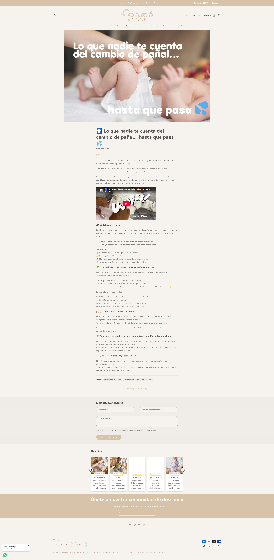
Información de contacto (158, 552)
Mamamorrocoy (64, 552)
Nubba (150, 379)
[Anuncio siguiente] (170, 3)
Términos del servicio (128, 552)
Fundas (119, 379)
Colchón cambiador (109, 379)
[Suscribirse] (154, 513)
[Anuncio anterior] (104, 3)
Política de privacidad (110, 552)
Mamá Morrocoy (141, 379)
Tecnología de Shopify (77, 552)
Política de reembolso (94, 552)
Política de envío (142, 552)
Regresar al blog (138, 388)
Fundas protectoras (129, 379)
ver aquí (112, 364)
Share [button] (100, 155)
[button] (55, 15)
